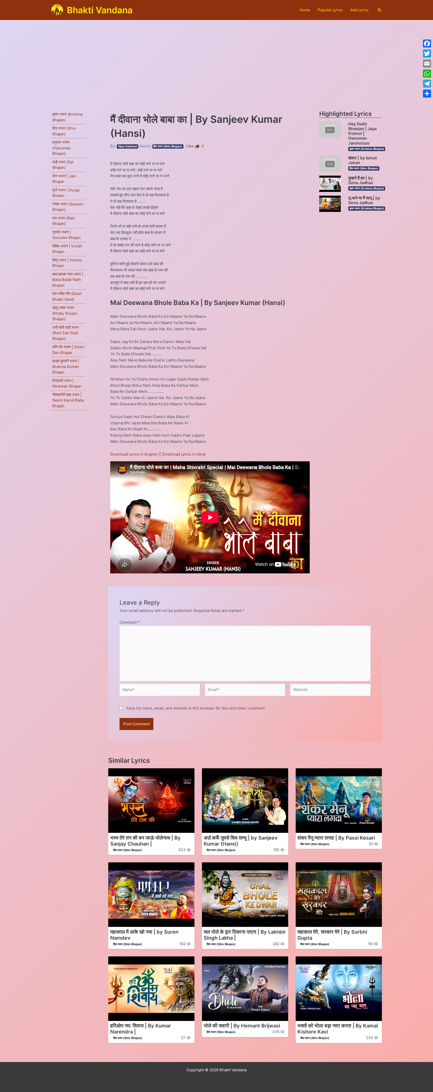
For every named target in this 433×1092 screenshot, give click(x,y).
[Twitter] (427, 54)
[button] (379, 10)
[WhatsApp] (427, 74)
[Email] (427, 64)
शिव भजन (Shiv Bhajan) (167, 146)
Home (305, 10)
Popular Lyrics (330, 10)
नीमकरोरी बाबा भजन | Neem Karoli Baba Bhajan (68, 400)
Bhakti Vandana (100, 10)
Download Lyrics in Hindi (184, 454)
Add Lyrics (359, 10)
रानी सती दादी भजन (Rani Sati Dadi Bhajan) (65, 333)
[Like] (197, 146)
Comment (130, 622)
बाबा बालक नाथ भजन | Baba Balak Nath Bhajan (67, 280)
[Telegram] (427, 84)
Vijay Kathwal (127, 146)
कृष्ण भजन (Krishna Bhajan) (367, 149)
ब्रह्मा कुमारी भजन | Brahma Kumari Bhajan (65, 366)
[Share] (427, 94)
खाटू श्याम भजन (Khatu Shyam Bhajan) (64, 313)
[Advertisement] (216, 58)
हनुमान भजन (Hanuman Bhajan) (61, 148)
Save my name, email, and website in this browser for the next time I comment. (196, 708)
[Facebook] (427, 44)
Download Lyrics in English (134, 454)
